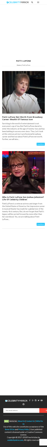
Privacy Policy (23, 429)
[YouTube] (41, 400)
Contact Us (30, 421)
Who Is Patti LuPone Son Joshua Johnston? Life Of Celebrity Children (23, 198)
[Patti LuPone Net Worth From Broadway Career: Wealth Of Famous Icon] (23, 92)
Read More (40, 144)
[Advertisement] (23, 33)
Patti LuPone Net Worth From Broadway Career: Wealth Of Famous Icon (22, 118)
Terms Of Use (10, 429)
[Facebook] (30, 400)
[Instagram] (35, 400)
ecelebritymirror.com (15, 440)
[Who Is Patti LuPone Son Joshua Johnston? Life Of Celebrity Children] (23, 172)
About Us (21, 421)
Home (19, 65)
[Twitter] (38, 400)
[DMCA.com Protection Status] (10, 421)
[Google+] (32, 400)
